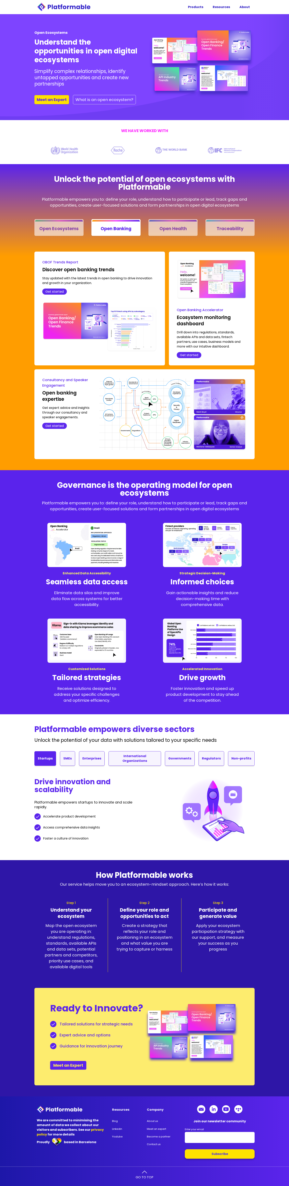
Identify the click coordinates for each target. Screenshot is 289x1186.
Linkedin (117, 1129)
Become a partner (158, 1136)
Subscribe (220, 1154)
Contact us (154, 1144)
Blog (115, 1121)
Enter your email (194, 1129)
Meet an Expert (68, 1065)
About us (152, 1121)
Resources (221, 7)
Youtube (117, 1136)
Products (195, 7)
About (244, 7)
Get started (54, 291)
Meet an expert (156, 1129)
